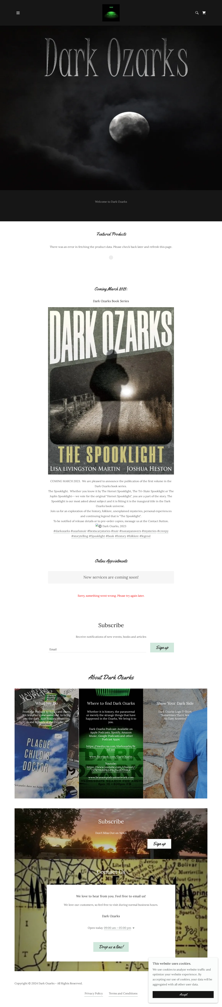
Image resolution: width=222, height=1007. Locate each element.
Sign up (162, 647)
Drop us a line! (111, 947)
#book (110, 536)
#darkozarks (61, 531)
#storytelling (79, 536)
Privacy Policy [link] (94, 993)
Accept (183, 994)
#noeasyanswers (130, 531)
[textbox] (97, 647)
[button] (18, 12)
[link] (111, 12)
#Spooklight (97, 536)
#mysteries (149, 531)
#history (120, 536)
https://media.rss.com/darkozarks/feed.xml (110, 747)
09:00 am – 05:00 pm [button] (117, 927)
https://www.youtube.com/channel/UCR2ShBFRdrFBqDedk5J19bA (111, 768)
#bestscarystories (98, 531)
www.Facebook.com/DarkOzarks (110, 756)
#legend (145, 536)
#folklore (133, 536)
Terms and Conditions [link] (123, 993)
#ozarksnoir (79, 531)
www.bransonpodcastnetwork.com (111, 777)
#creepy (162, 531)
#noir (115, 531)
